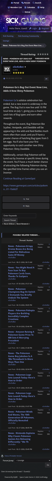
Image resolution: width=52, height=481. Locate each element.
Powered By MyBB (11, 477)
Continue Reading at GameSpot (19, 178)
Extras (27, 12)
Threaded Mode (42, 59)
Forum (27, 3)
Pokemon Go (9, 100)
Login (34, 28)
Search (38, 3)
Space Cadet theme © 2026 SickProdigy (34, 477)
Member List (16, 7)
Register (45, 28)
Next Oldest (9, 224)
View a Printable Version (13, 456)
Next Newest (22, 224)
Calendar (31, 7)
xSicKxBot (18, 67)
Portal (16, 3)
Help (42, 7)
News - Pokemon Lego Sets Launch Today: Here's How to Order (21, 378)
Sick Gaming (8, 36)
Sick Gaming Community (28, 36)
